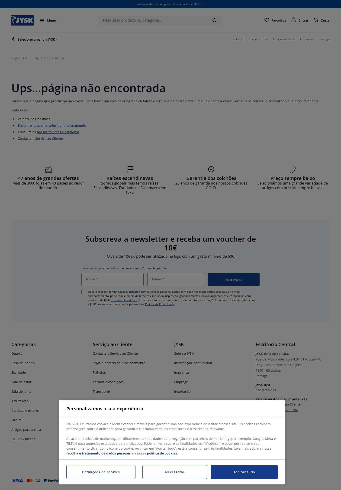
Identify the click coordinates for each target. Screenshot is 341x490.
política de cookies (162, 453)
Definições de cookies (101, 472)
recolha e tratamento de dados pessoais (98, 453)
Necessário (174, 472)
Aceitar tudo (244, 472)
